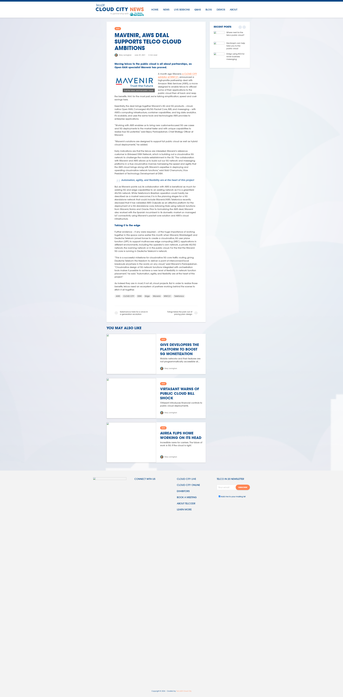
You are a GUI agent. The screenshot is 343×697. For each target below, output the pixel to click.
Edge (147, 296)
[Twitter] (136, 485)
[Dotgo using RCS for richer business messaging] (219, 56)
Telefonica (179, 296)
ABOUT (233, 9)
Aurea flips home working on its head (180, 435)
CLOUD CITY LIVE (186, 478)
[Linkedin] (142, 485)
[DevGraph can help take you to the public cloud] (219, 45)
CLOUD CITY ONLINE (188, 485)
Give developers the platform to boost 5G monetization (179, 349)
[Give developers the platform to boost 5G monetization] (131, 353)
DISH (139, 296)
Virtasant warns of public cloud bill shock (179, 393)
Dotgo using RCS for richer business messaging (235, 56)
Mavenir (157, 296)
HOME (154, 9)
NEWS (166, 9)
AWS (118, 296)
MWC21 (167, 296)
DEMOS (221, 9)
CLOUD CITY (128, 296)
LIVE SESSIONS (182, 9)
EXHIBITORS (183, 491)
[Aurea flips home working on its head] (131, 442)
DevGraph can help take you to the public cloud (235, 46)
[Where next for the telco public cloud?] (219, 35)
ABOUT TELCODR (186, 503)
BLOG (209, 9)
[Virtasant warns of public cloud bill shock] (131, 397)
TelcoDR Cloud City (183, 691)
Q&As (197, 9)
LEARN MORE (184, 509)
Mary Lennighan (124, 55)
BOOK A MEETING (187, 497)
